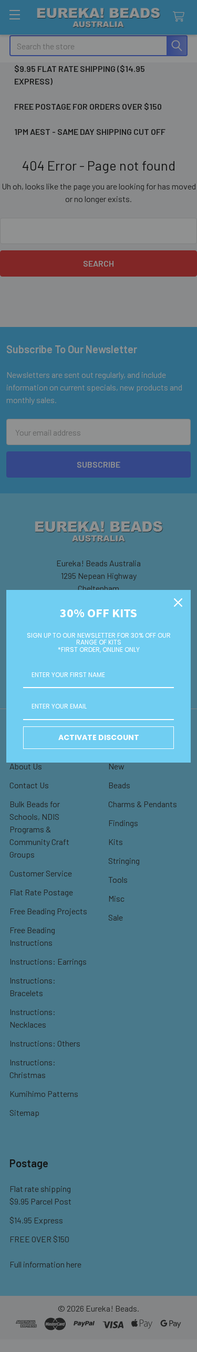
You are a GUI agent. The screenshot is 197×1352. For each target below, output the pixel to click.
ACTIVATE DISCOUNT (98, 737)
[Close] (178, 602)
